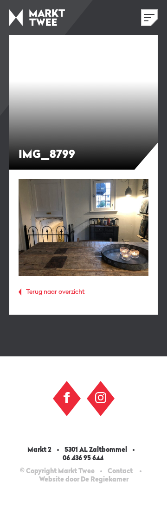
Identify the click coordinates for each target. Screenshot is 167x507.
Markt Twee (37, 17)
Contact (120, 471)
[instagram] (101, 397)
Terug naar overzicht (55, 292)
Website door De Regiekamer (83, 479)
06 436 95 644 (84, 458)
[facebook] (67, 397)
